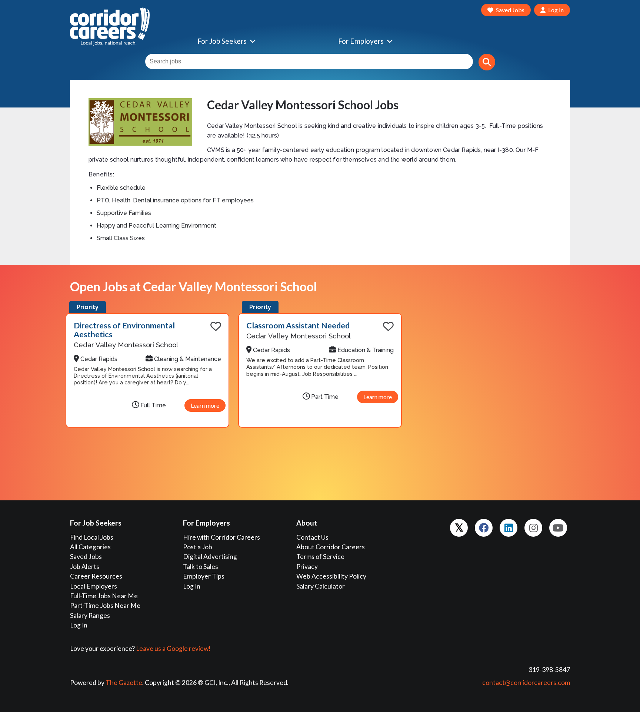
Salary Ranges (90, 615)
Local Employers (93, 586)
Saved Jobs (86, 556)
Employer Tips (203, 576)
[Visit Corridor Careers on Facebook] (484, 528)
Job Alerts (84, 566)
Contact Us (312, 537)
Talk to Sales (200, 566)
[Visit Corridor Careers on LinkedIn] (508, 528)
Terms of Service (320, 556)
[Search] (487, 62)
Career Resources (96, 576)
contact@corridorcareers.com (526, 682)
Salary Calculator (320, 586)
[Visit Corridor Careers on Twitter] (459, 528)
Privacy (307, 566)
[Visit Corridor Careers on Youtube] (558, 528)
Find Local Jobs (91, 537)
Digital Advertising (210, 556)
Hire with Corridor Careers (221, 537)
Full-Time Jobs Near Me (104, 596)
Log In (78, 625)
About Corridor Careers (330, 547)
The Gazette (124, 682)
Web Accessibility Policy (331, 576)
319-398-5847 (549, 669)
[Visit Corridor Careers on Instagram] (533, 528)
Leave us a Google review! (173, 648)
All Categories (90, 547)
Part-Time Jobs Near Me (105, 605)
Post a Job (197, 547)
